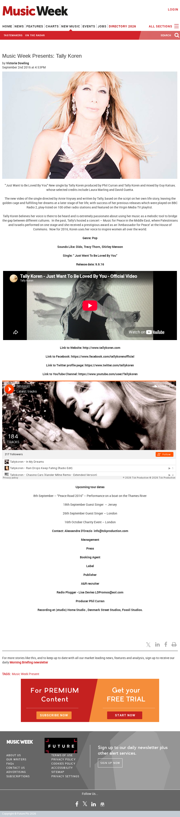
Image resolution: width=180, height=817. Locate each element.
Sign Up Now (110, 763)
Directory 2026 (122, 26)
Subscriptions (18, 776)
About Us (13, 755)
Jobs (102, 26)
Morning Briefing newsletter (29, 662)
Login (173, 9)
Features (34, 26)
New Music (70, 26)
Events (89, 26)
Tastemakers (13, 35)
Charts (52, 26)
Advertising (16, 772)
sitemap (57, 772)
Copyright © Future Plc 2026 (19, 813)
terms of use (62, 755)
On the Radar (35, 35)
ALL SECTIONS (161, 26)
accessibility (62, 767)
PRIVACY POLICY (63, 759)
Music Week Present (25, 674)
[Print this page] (175, 644)
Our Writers (16, 759)
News (19, 26)
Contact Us (15, 767)
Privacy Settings (65, 776)
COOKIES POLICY (63, 763)
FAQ (10, 763)
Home (7, 26)
